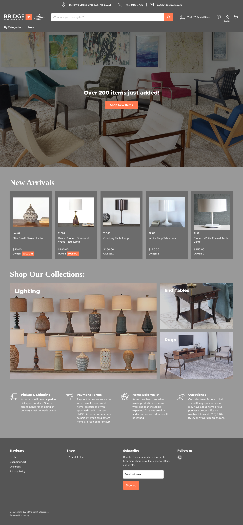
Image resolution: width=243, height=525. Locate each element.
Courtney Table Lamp (116, 238)
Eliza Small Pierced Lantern (29, 238)
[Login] (227, 17)
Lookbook (15, 466)
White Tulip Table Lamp (163, 238)
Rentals (14, 457)
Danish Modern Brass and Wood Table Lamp (73, 240)
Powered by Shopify (19, 515)
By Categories (13, 27)
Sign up (131, 485)
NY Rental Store (75, 457)
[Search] (168, 17)
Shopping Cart (18, 462)
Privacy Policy (17, 471)
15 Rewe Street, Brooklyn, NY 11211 (90, 4)
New (31, 27)
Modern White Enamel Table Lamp (211, 240)
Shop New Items (121, 105)
